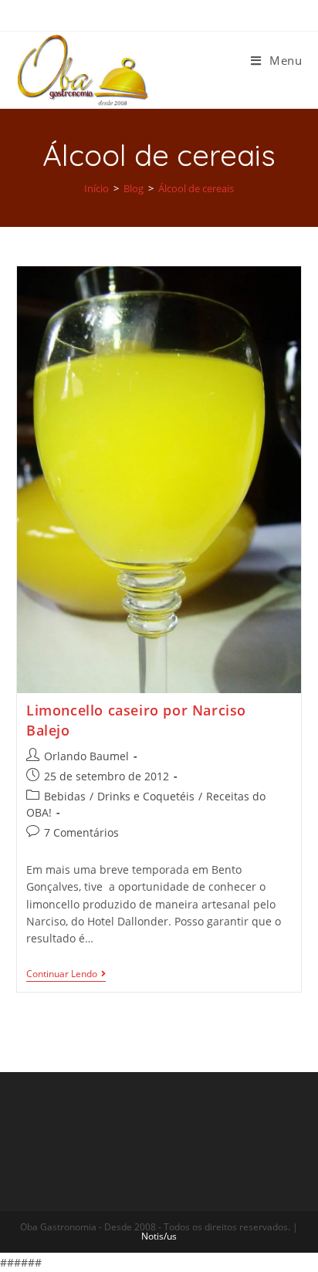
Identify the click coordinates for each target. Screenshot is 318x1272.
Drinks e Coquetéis (146, 796)
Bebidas (65, 796)
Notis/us (159, 1236)
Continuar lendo (61, 974)
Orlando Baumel (86, 756)
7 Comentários (81, 832)
